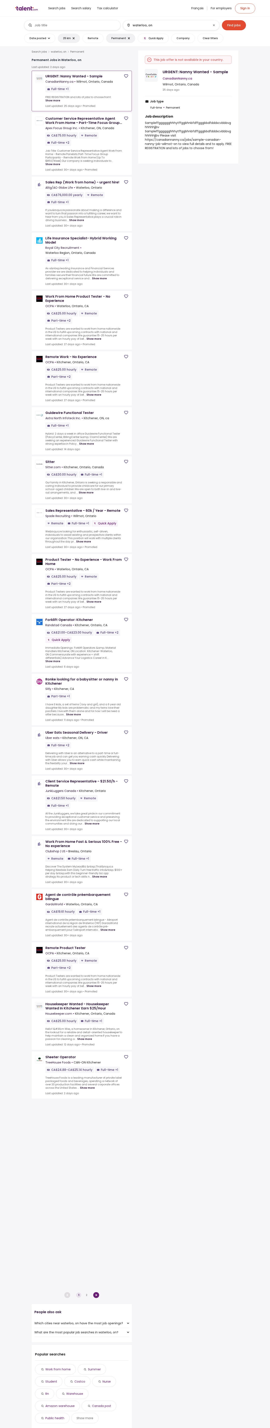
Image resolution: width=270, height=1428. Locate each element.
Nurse (107, 1381)
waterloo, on (58, 51)
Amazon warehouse (60, 1406)
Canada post (101, 1406)
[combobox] (76, 25)
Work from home (58, 1369)
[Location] (168, 25)
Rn (47, 1394)
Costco (79, 1381)
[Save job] (126, 76)
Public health (54, 1418)
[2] (96, 1295)
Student (51, 1381)
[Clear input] (214, 25)
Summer (94, 1369)
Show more (52, 100)
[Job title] (72, 25)
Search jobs (39, 51)
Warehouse (74, 1394)
